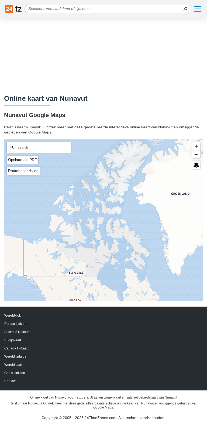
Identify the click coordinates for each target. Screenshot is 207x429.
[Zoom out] (196, 154)
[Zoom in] (196, 146)
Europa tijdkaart (15, 324)
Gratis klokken (14, 373)
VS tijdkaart (12, 340)
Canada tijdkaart (16, 348)
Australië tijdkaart (17, 332)
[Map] (103, 220)
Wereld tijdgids (15, 356)
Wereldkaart (13, 365)
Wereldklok (12, 315)
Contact (10, 381)
